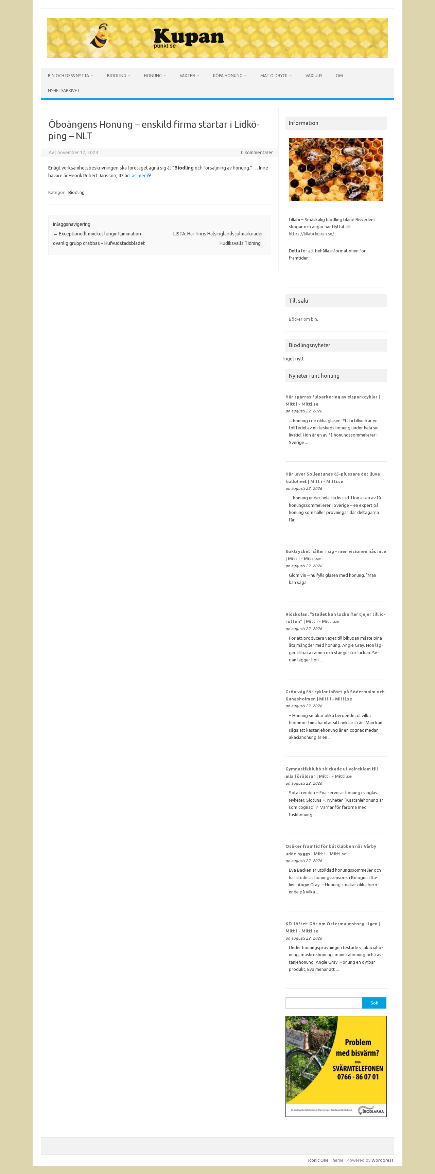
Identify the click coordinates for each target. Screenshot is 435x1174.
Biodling (116, 75)
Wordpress (382, 1160)
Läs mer (137, 175)
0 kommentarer (257, 152)
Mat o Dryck (274, 75)
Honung (153, 75)
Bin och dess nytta (68, 75)
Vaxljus (314, 75)
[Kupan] (217, 56)
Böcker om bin (303, 319)
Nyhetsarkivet (64, 90)
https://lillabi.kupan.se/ (312, 233)
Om (339, 75)
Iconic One (318, 1160)
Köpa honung (227, 75)
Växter (187, 75)
